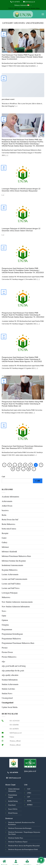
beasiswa (5, 510)
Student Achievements (10, 684)
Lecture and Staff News (10, 588)
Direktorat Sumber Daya (15, 838)
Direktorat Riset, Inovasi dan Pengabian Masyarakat (24, 845)
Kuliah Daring (13, 801)
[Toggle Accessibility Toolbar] (41, 860)
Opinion (5, 620)
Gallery (4, 542)
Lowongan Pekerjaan (9, 592)
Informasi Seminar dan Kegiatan (14, 560)
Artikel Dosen (7, 505)
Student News (7, 693)
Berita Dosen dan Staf (10, 519)
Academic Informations (10, 496)
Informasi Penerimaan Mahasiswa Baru (16, 556)
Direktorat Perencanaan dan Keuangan (19, 828)
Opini (4, 615)
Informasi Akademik (9, 551)
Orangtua (5, 624)
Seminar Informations (10, 679)
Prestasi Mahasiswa (9, 656)
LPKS (29, 793)
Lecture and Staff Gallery (11, 583)
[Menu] (42, 14)
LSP (28, 797)
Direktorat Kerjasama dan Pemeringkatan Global (23, 849)
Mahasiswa (6, 597)
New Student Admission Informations (16, 606)
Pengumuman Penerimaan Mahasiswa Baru (18, 643)
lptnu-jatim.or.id (30, 771)
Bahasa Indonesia (21, 5)
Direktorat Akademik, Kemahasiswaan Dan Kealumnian (21, 823)
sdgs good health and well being (14, 666)
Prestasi (4, 647)
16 (28, 469)
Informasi (5, 547)
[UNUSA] (23, 14)
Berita (4, 515)
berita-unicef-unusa (9, 528)
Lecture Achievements (10, 574)
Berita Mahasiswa (8, 524)
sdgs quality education (10, 675)
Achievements (7, 501)
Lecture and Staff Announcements (14, 579)
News (4, 611)
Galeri (4, 538)
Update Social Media (9, 707)
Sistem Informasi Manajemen (13, 790)
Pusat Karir (12, 805)
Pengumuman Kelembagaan (12, 634)
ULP (28, 789)
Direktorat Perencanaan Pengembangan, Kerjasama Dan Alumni (24, 833)
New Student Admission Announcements (17, 602)
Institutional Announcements (12, 565)
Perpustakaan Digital (12, 796)
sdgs (3, 661)
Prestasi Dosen (7, 652)
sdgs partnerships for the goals (13, 670)
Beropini (5, 533)
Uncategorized (7, 698)
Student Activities (8, 688)
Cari (3, 476)
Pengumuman (7, 629)
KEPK (29, 801)
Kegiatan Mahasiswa (9, 570)
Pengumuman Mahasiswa (11, 638)
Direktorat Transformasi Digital (17, 842)
